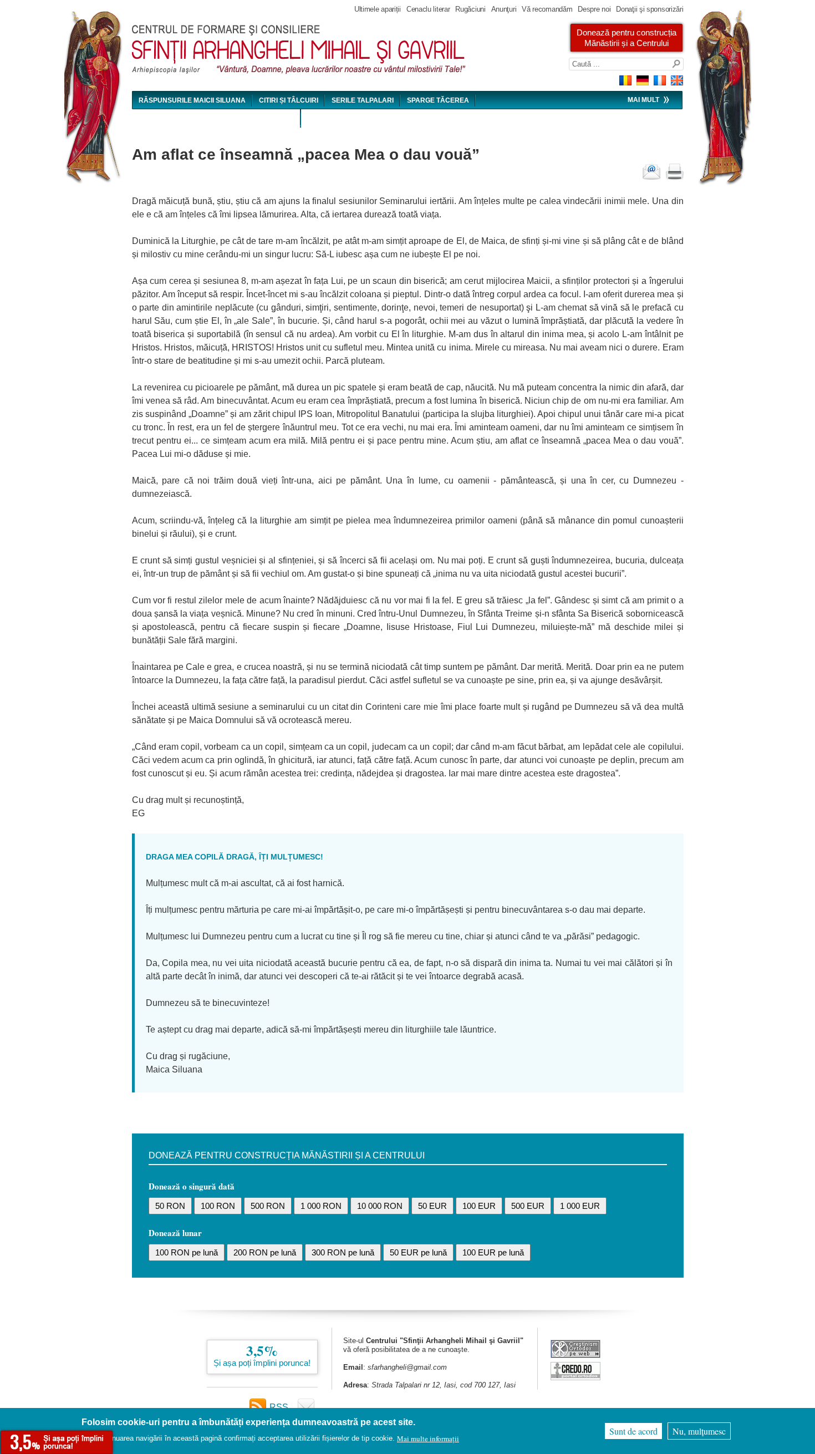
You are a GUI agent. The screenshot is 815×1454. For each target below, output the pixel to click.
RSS (278, 1407)
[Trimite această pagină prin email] (651, 172)
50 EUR (432, 1206)
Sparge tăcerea (438, 100)
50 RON (170, 1206)
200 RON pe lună (264, 1252)
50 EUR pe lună (418, 1252)
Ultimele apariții (377, 9)
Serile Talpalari (363, 100)
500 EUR (527, 1206)
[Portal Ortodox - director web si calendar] (575, 1377)
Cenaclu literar (428, 9)
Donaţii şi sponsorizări (649, 9)
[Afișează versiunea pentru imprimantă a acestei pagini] (675, 172)
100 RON (218, 1206)
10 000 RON (380, 1206)
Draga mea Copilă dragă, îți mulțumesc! (234, 856)
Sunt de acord (633, 1431)
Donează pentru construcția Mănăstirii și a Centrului (626, 38)
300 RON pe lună (343, 1252)
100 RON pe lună (186, 1252)
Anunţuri (504, 9)
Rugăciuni (470, 9)
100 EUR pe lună (493, 1252)
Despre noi (594, 9)
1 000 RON (321, 1206)
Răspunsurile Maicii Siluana (192, 100)
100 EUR (479, 1206)
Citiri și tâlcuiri (288, 100)
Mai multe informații (428, 1438)
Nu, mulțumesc (699, 1431)
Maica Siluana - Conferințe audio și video (216, 119)
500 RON (268, 1206)
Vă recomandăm (547, 9)
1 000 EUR (580, 1206)
